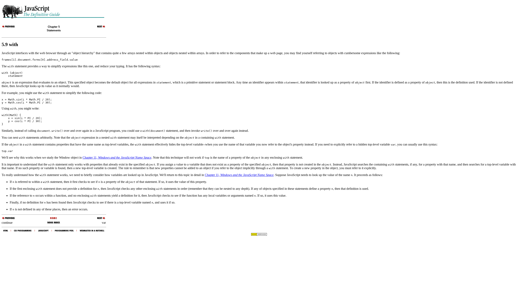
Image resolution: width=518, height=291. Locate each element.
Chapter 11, (117, 157)
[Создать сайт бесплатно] (259, 234)
